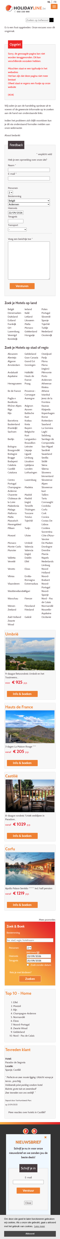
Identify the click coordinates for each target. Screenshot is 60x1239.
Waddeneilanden (17, 591)
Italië (27, 312)
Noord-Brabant (46, 578)
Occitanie (46, 616)
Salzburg (46, 435)
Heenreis (12, 208)
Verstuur (28, 1190)
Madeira (29, 487)
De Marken (47, 542)
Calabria (12, 465)
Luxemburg (30, 479)
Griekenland (31, 331)
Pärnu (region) (45, 366)
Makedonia (13, 505)
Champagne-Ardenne (15, 489)
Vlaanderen (14, 583)
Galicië (28, 616)
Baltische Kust (29, 415)
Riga (10, 409)
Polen (45, 309)
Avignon (29, 405)
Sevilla (45, 457)
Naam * (12, 165)
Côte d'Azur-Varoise (48, 537)
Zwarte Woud (11, 622)
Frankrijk (12, 324)
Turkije (45, 327)
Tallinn (45, 494)
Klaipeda (46, 409)
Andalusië (13, 372)
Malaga (11, 509)
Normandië (47, 605)
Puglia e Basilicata (12, 400)
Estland (12, 320)
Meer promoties (47, 919)
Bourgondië (14, 450)
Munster (12, 550)
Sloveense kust (47, 489)
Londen (29, 468)
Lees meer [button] (39, 1226)
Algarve (12, 361)
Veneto (11, 568)
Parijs (44, 357)
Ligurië (28, 453)
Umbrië (28, 542)
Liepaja (28, 450)
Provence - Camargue (30, 392)
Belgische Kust (29, 433)
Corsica (45, 516)
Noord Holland (46, 570)
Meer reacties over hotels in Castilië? (27, 1112)
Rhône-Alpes (15, 405)
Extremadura (31, 583)
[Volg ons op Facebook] (26, 1130)
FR (55, 1)
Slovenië (46, 316)
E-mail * (12, 173)
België (11, 309)
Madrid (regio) (28, 500)
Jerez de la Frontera (47, 400)
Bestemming (14, 196)
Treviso (28, 516)
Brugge (11, 457)
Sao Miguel (47, 446)
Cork (44, 513)
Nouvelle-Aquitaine (47, 611)
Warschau (13, 598)
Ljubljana (29, 465)
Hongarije (30, 335)
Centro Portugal (12, 481)
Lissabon (29, 461)
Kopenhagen (48, 413)
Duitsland (13, 316)
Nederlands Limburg (48, 563)
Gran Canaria (31, 357)
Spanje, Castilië (13, 1069)
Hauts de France (29, 377)
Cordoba (46, 505)
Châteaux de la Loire (14, 500)
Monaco (29, 327)
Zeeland (12, 609)
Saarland (46, 424)
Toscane (29, 513)
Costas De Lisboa (47, 522)
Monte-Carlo (14, 546)
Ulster (28, 535)
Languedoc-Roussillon (31, 441)
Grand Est (30, 361)
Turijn (27, 528)
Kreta (27, 424)
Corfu (44, 509)
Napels (45, 557)
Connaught (47, 502)
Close (28, 1202)
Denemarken (14, 312)
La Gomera (47, 427)
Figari (27, 591)
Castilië (11, 468)
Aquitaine (12, 376)
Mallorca (12, 513)
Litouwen (29, 320)
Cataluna (12, 472)
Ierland (28, 309)
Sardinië (46, 450)
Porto (44, 376)
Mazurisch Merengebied (14, 522)
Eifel (27, 561)
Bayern (28, 427)
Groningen (30, 364)
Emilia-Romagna (30, 578)
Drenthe (46, 550)
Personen (13, 187)
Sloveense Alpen (47, 481)
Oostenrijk (47, 335)
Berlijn (11, 439)
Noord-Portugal (46, 585)
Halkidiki (29, 372)
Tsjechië (46, 324)
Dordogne (47, 546)
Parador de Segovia (15, 1062)
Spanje (45, 320)
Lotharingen (31, 472)
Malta (27, 324)
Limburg (29, 457)
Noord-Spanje (45, 592)
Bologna (12, 446)
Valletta (12, 557)
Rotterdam (47, 420)
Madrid (28, 494)
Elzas (27, 568)
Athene (45, 390)
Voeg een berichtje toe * (20, 238)
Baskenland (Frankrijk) (14, 426)
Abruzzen (13, 353)
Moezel (11, 535)
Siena (44, 465)
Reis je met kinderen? (21, 972)
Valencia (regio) (29, 552)
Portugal (46, 312)
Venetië (11, 561)
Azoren (28, 409)
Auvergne (29, 398)
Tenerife (29, 505)
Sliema (45, 468)
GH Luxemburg (13, 329)
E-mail (28, 1177)
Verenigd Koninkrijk (12, 337)
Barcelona (13, 420)
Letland (28, 316)
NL (49, 1)
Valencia (29, 546)
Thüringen (30, 509)
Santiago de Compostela (48, 441)
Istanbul (46, 394)
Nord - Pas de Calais (47, 600)
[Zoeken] (51, 20)
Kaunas (45, 405)
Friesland (29, 609)
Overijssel (47, 353)
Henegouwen (15, 383)
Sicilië (44, 461)
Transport (13, 225)
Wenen (11, 605)
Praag (27, 383)
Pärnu (45, 361)
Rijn (10, 413)
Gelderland (30, 353)
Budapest (13, 461)
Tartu (44, 498)
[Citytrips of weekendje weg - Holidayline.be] (25, 9)
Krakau (28, 420)
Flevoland (30, 605)
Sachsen (12, 431)
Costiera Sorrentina (47, 529)
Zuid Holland (14, 616)
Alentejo (12, 357)
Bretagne (12, 453)
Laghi (44, 431)
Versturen (22, 286)
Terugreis (12, 216)
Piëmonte (47, 372)
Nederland (47, 331)
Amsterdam (14, 364)
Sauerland (47, 453)
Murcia (45, 553)
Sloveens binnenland (47, 474)
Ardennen (47, 379)
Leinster (29, 446)
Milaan (11, 528)
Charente (12, 494)
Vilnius (11, 576)
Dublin (28, 557)
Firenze (28, 598)
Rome (45, 416)
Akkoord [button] (30, 1234)
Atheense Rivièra (46, 385)
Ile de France (14, 390)
